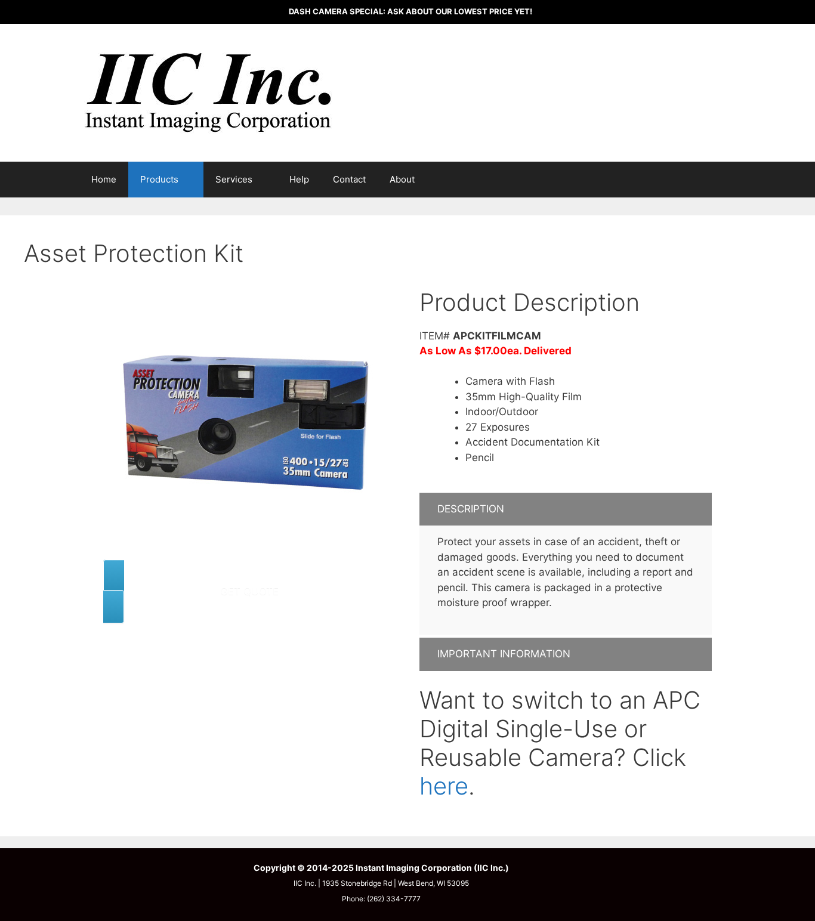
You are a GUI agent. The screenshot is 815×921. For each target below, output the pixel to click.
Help (299, 179)
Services (233, 179)
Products (159, 179)
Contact (349, 179)
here (443, 786)
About (402, 179)
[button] (565, 509)
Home (103, 179)
